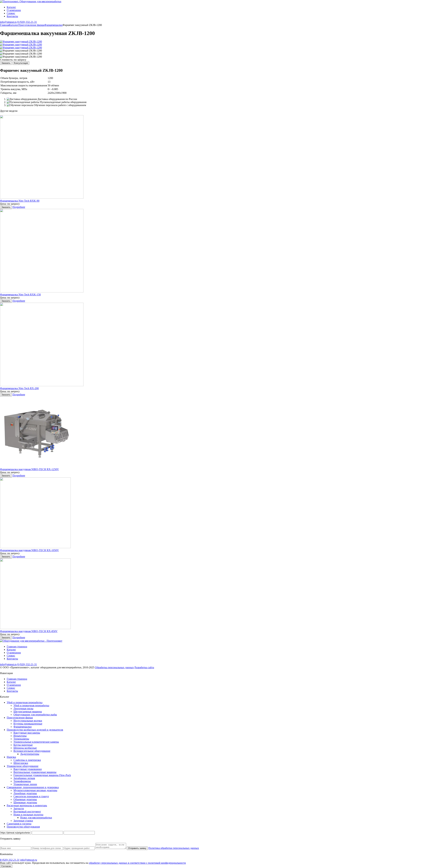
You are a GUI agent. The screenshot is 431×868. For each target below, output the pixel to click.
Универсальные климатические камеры (36, 741)
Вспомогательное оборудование (31, 750)
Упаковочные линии (25, 784)
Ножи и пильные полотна (28, 814)
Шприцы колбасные (25, 747)
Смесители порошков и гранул (31, 796)
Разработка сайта (144, 667)
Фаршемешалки (22, 726)
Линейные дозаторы (25, 793)
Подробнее (18, 207)
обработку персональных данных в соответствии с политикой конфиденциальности (137, 862)
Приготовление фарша (20, 717)
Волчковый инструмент (27, 811)
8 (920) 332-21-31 (27, 22)
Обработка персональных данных (114, 667)
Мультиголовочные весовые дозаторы (35, 790)
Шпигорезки (20, 763)
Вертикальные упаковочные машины (34, 772)
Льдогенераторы (29, 754)
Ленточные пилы (23, 708)
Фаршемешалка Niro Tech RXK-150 (20, 294)
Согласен (6, 866)
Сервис (11, 13)
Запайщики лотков (24, 778)
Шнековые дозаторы (25, 802)
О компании (14, 10)
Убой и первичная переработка (24, 702)
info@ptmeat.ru (8, 22)
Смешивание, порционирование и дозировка (33, 787)
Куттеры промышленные (27, 723)
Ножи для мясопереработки (36, 817)
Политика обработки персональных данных (173, 848)
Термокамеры (21, 738)
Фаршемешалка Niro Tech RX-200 (19, 388)
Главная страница (17, 646)
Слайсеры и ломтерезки (27, 760)
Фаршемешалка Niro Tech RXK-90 (19, 200)
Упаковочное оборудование (22, 766)
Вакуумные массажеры (26, 732)
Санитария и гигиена (19, 823)
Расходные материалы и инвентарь (27, 805)
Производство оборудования (23, 826)
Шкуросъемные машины (27, 711)
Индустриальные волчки (27, 720)
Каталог (11, 7)
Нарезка (11, 757)
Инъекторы (20, 735)
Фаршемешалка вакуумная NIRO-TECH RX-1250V (29, 469)
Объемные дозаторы (25, 799)
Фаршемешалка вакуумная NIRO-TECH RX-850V (29, 631)
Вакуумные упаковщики (27, 769)
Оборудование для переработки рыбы (35, 714)
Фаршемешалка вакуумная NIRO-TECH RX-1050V (29, 550)
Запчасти (18, 808)
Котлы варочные (23, 744)
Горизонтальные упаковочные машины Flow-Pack (42, 775)
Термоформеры (22, 781)
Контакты (12, 16)
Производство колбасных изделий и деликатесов (35, 729)
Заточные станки (23, 820)
